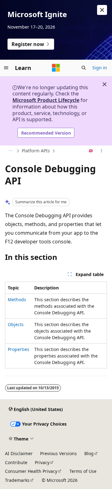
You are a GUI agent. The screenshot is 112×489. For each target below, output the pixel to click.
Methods (17, 299)
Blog (89, 453)
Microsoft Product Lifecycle (45, 100)
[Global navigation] (6, 67)
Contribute (16, 462)
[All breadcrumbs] (10, 151)
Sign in (99, 68)
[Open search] (83, 67)
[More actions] (101, 151)
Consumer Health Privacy (31, 471)
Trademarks (17, 480)
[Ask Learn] (91, 151)
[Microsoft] (56, 68)
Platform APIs (36, 151)
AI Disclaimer (19, 453)
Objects (16, 324)
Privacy (42, 462)
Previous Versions (58, 453)
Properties (18, 349)
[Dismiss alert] (102, 10)
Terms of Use (82, 471)
